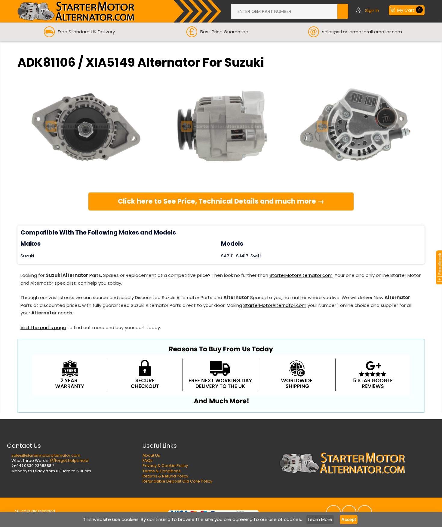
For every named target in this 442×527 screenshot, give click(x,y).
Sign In (372, 10)
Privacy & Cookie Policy (165, 465)
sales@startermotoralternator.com (45, 455)
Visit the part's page (43, 327)
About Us (151, 455)
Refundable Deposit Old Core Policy (177, 481)
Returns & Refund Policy (165, 476)
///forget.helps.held (69, 460)
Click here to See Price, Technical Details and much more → (221, 201)
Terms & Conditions (162, 471)
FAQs (147, 460)
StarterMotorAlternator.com (301, 275)
